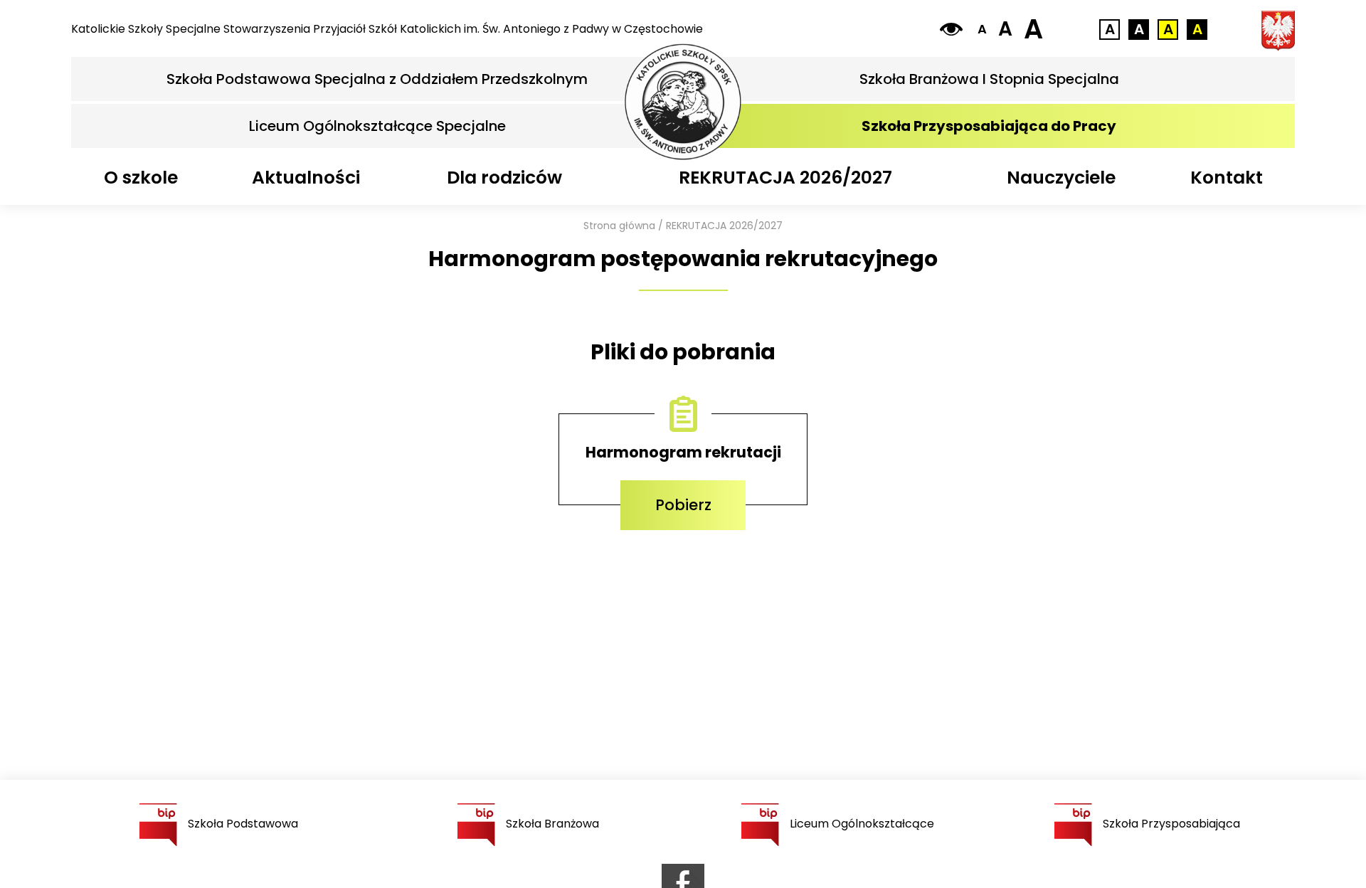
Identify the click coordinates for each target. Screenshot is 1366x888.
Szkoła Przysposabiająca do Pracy (989, 126)
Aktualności (306, 177)
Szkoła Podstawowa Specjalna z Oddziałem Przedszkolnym (377, 79)
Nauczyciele (1061, 177)
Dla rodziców (504, 177)
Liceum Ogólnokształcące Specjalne (377, 126)
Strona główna (619, 226)
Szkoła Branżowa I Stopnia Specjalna (989, 79)
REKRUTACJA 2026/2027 (785, 177)
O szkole (141, 177)
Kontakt (1226, 177)
